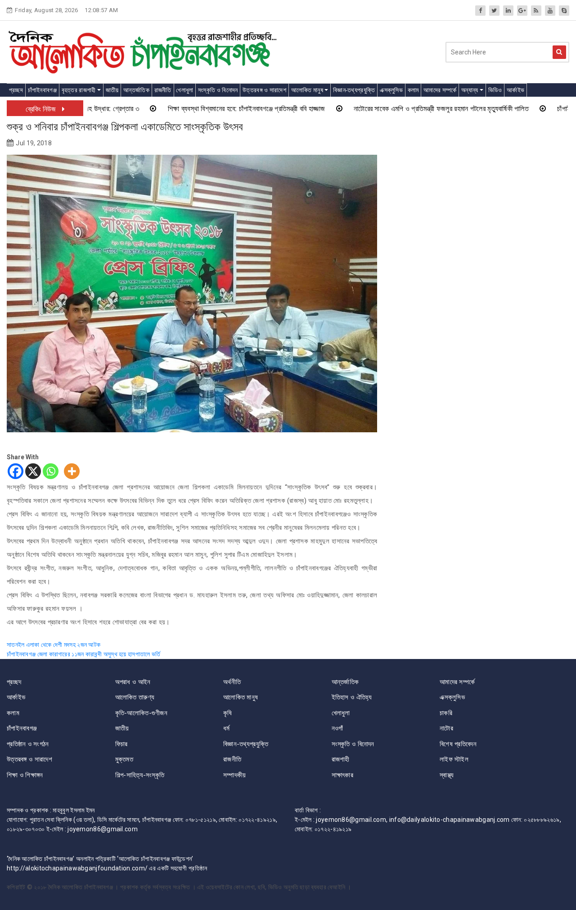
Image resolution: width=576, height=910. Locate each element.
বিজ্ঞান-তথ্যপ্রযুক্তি (354, 90)
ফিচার (121, 744)
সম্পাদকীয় (234, 775)
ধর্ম (226, 728)
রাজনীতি (162, 90)
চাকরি (446, 713)
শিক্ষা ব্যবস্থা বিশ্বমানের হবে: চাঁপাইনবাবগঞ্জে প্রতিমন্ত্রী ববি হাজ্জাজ (216, 108)
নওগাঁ (337, 728)
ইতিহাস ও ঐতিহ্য (352, 697)
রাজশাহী (341, 759)
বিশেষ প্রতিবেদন (458, 744)
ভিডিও (495, 90)
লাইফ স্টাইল (454, 759)
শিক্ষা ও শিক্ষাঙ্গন (25, 775)
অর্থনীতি (232, 682)
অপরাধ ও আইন (133, 682)
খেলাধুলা (184, 90)
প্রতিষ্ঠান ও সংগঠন (28, 744)
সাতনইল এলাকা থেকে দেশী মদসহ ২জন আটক (53, 644)
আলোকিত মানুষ (307, 90)
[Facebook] (15, 471)
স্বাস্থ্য (447, 775)
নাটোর (446, 728)
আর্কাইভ (515, 90)
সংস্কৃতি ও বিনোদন (218, 90)
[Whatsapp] (50, 471)
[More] (72, 471)
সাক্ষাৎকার (343, 775)
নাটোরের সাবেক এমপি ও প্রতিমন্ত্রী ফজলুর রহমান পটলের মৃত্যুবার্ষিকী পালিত (411, 108)
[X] (33, 471)
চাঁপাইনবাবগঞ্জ (42, 90)
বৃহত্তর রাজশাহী (79, 90)
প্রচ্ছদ (16, 90)
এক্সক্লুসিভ (391, 90)
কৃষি (227, 713)
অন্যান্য (469, 90)
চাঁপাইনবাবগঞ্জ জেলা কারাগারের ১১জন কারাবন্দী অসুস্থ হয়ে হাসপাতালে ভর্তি (84, 654)
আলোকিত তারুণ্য (135, 697)
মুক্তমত (124, 759)
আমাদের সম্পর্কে (439, 90)
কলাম (413, 90)
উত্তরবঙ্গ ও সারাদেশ (264, 90)
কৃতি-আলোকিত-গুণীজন (141, 713)
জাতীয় (112, 90)
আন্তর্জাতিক (136, 90)
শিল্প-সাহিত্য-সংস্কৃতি (140, 775)
